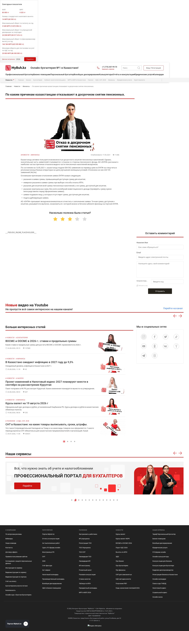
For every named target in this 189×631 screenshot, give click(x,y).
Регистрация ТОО (85, 543)
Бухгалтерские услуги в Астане (16, 586)
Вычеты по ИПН (121, 552)
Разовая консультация (87, 574)
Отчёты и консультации (123, 74)
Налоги (90, 80)
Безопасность (10, 590)
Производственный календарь (53, 579)
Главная (21, 80)
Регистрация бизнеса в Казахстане (165, 574)
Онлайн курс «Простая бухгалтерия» (18, 595)
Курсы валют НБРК (123, 539)
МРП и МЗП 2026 (85, 592)
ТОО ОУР (82, 552)
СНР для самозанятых (124, 574)
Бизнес (28, 80)
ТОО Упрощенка (85, 548)
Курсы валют (120, 534)
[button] (64, 441)
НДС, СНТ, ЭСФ (100, 80)
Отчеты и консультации (50, 539)
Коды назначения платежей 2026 (128, 588)
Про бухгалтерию (122, 565)
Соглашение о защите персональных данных (18, 562)
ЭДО (117, 556)
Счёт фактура (47, 565)
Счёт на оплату (10, 581)
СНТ (43, 556)
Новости (8, 80)
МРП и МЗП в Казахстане (77, 80)
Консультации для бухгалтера (163, 565)
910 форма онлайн (159, 552)
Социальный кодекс (159, 592)
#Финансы (35, 155)
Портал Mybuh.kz (48, 534)
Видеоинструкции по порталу (15, 577)
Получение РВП (121, 583)
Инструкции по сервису (13, 568)
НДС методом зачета (123, 579)
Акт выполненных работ (51, 543)
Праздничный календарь (88, 588)
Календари (158, 74)
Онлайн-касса (157, 597)
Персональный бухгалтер (62, 74)
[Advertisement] (162, 138)
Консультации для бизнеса (162, 561)
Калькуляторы (106, 74)
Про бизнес (120, 561)
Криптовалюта (139, 80)
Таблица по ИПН (85, 583)
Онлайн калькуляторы (160, 556)
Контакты (9, 548)
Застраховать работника (88, 534)
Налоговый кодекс (159, 588)
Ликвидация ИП (84, 561)
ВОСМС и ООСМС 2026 (124, 543)
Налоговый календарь (50, 574)
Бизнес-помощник (41, 74)
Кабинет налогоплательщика (55, 80)
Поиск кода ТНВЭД (159, 583)
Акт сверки (46, 570)
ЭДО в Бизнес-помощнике (51, 588)
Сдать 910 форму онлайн (51, 548)
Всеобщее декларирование (86, 74)
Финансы (111, 80)
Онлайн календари (159, 579)
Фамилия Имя (142, 243)
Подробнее (30, 59)
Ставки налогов (84, 579)
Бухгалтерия (37, 80)
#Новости (25, 155)
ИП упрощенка (84, 539)
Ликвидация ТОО (85, 556)
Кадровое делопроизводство (162, 570)
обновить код (143, 285)
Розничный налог (85, 570)
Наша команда (10, 543)
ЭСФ (43, 561)
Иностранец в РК (48, 552)
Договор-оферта (11, 552)
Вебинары (9, 539)
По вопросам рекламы (13, 534)
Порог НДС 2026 (122, 548)
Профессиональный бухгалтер (19, 74)
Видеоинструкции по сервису (15, 572)
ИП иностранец (84, 565)
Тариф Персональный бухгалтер (164, 534)
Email (138, 253)
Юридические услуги (143, 74)
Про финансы (120, 570)
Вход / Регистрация (153, 68)
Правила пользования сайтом (16, 556)
